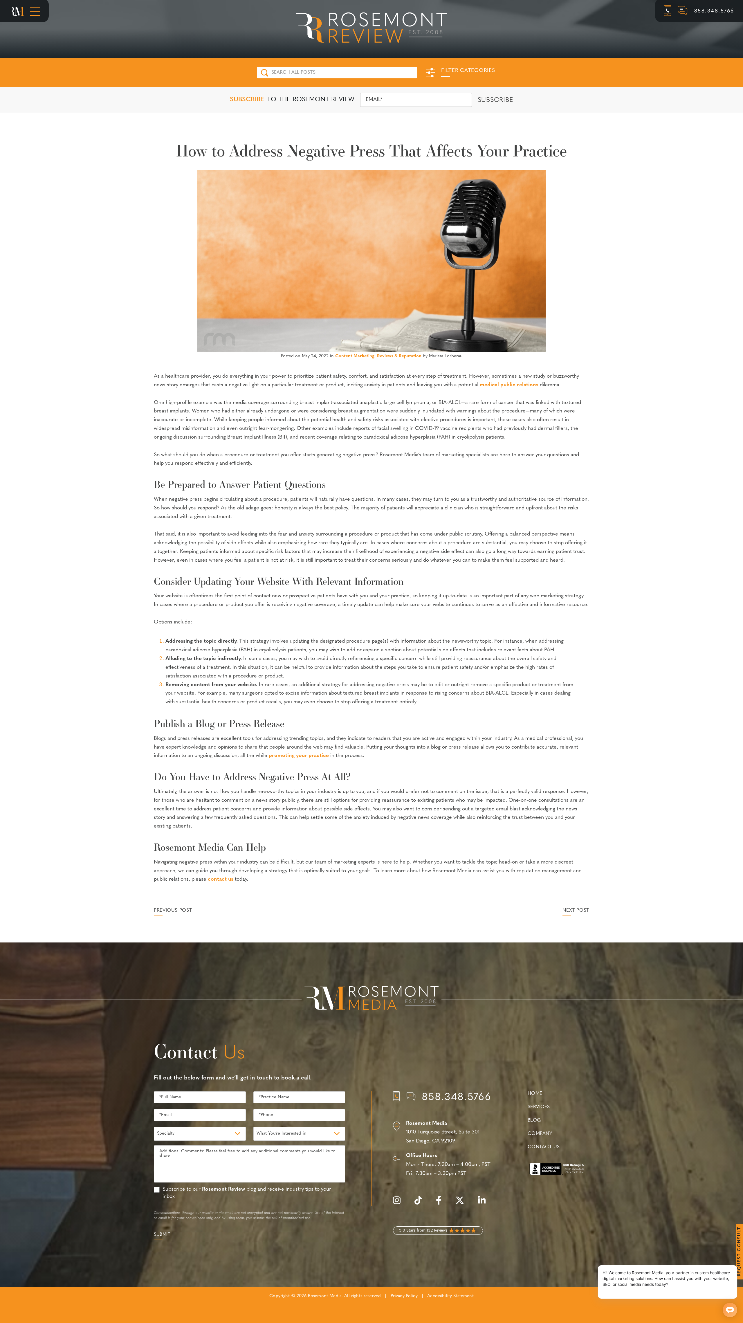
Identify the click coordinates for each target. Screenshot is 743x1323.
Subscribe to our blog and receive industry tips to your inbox (247, 1193)
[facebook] (441, 1203)
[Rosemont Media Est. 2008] (371, 999)
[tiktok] (421, 1203)
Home (535, 1093)
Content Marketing (354, 356)
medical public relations (509, 385)
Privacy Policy (404, 1296)
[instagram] (399, 1203)
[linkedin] (484, 1203)
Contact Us (544, 1147)
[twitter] (462, 1203)
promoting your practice (299, 755)
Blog (534, 1120)
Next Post (575, 910)
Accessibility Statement (450, 1296)
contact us (220, 879)
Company (540, 1133)
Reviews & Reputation (399, 356)
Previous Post (173, 910)
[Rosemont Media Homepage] (16, 11)
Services (539, 1107)
